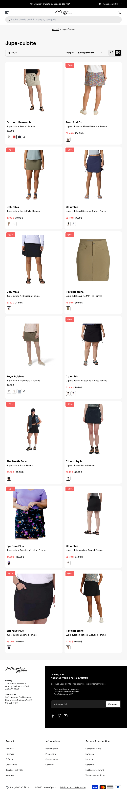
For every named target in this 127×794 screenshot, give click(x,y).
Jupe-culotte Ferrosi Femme (21, 126)
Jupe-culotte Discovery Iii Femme (23, 380)
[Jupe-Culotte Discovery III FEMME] (34, 344)
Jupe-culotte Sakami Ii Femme (22, 635)
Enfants (9, 759)
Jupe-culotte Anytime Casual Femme (84, 550)
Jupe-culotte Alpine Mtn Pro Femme (84, 296)
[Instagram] (59, 716)
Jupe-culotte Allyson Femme (80, 465)
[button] (110, 4)
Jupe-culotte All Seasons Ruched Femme (86, 211)
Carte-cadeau (52, 759)
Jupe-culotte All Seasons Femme (23, 296)
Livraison (89, 754)
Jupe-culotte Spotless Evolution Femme (86, 635)
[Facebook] (53, 716)
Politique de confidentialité (72, 787)
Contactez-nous (93, 748)
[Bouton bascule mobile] (7, 12)
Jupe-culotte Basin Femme (20, 465)
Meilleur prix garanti (94, 770)
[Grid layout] (118, 53)
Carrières (49, 764)
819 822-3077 (11, 703)
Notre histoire (51, 748)
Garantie (89, 764)
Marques (10, 775)
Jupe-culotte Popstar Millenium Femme (26, 550)
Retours (89, 759)
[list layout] (111, 53)
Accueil (55, 29)
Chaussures (11, 764)
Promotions (50, 754)
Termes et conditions (95, 775)
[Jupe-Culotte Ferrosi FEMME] (34, 90)
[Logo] (63, 12)
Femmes (10, 748)
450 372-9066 (12, 689)
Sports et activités (14, 770)
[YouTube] (66, 716)
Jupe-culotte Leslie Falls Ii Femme (23, 211)
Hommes (10, 754)
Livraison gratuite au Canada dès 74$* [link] (52, 4)
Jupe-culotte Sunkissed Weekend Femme (86, 126)
